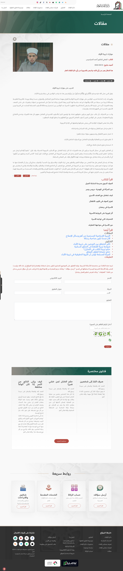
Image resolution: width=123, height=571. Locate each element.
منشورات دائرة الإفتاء (86, 544)
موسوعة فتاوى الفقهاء (86, 541)
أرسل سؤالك (52, 537)
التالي (17, 175)
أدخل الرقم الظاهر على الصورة (100, 324)
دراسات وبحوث (88, 548)
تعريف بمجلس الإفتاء (105, 544)
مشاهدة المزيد (61, 441)
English (3, 2)
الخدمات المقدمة (106, 541)
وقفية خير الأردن (51, 541)
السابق (26, 175)
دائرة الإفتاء (108, 537)
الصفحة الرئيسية (106, 14)
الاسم (109, 278)
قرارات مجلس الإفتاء (105, 548)
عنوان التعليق (57, 289)
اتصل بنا (4, 7)
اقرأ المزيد (100, 506)
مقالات (109, 551)
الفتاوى (91, 537)
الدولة (109, 289)
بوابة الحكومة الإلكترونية (67, 550)
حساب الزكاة (89, 551)
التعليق (108, 300)
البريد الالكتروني (56, 278)
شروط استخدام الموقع (67, 553)
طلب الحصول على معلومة (48, 544)
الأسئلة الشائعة (69, 546)
